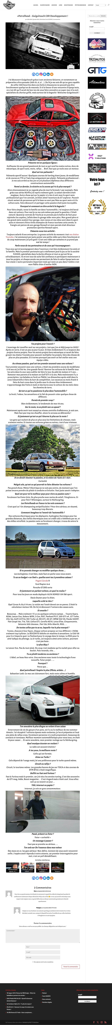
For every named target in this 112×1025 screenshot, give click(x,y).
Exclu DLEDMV (49, 19)
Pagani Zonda (42, 580)
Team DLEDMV (46, 996)
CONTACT (90, 5)
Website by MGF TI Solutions (31, 1022)
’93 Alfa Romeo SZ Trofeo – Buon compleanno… (20, 1012)
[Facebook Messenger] (44, 74)
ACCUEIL (35, 5)
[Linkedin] (48, 74)
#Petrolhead (42, 19)
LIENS (60, 5)
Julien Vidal (29, 19)
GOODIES (54, 5)
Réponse (75, 893)
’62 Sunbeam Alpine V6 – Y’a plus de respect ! (19, 1004)
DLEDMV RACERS (45, 5)
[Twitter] (37, 74)
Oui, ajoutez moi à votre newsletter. (43, 962)
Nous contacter (46, 999)
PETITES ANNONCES (80, 5)
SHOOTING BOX (68, 5)
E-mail (91, 27)
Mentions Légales (47, 1002)
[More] (51, 74)
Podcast (44, 993)
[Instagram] (41, 74)
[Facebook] (33, 74)
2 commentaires (56, 19)
